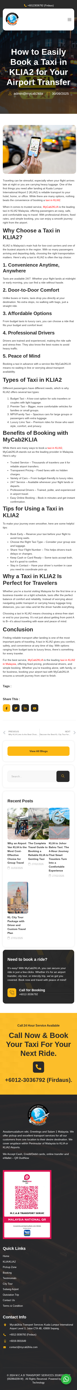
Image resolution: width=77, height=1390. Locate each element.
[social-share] (6, 708)
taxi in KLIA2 (53, 200)
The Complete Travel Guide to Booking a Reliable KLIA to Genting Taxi (38, 851)
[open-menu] (68, 19)
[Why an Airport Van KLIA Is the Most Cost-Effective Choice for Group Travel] (17, 824)
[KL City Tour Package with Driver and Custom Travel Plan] (17, 898)
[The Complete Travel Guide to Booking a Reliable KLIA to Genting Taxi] (38, 824)
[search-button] (63, 776)
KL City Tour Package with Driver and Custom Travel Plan (16, 925)
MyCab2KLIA (50, 206)
